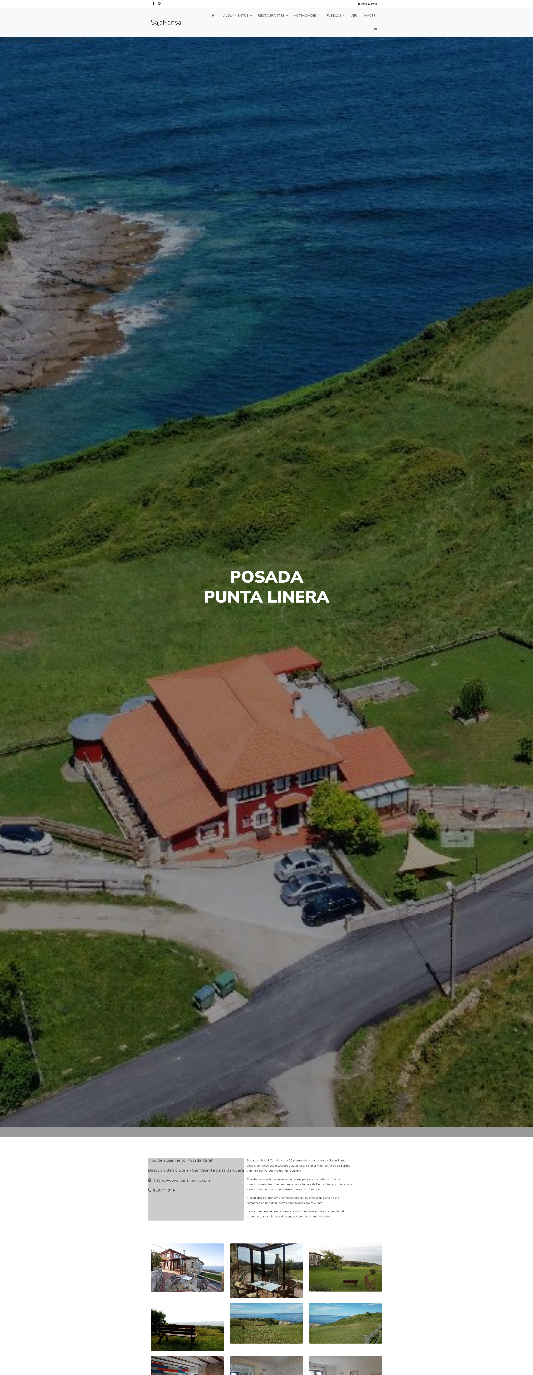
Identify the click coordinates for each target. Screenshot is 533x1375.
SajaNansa (166, 22)
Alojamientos (236, 16)
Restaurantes (271, 16)
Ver (354, 16)
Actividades (305, 16)
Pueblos (333, 16)
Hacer (370, 16)
